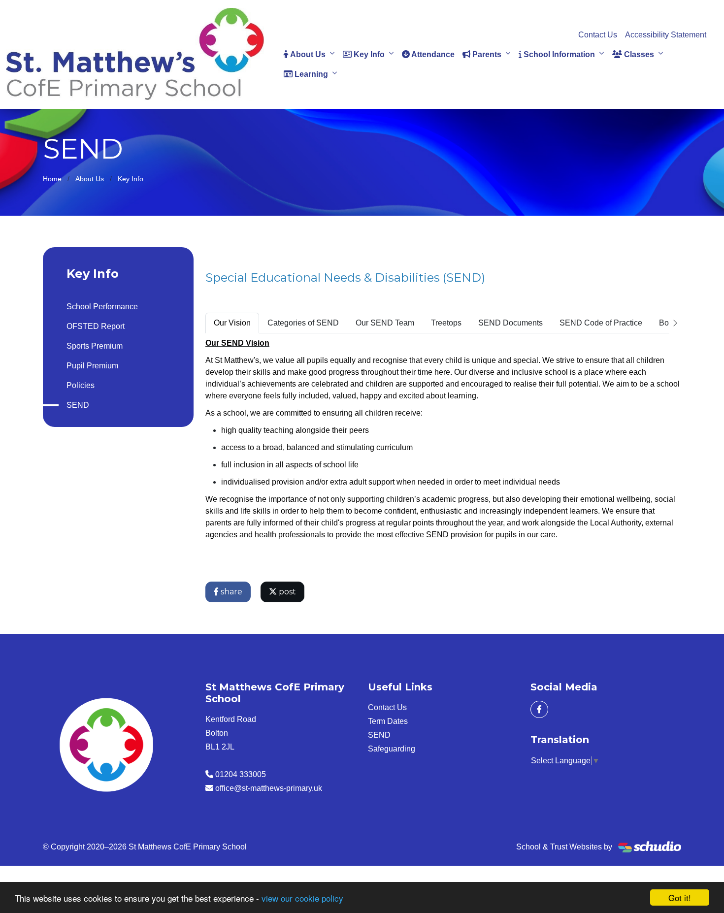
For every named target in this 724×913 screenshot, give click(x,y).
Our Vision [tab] (232, 323)
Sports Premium (94, 346)
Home (52, 179)
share (230, 591)
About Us (307, 54)
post (286, 591)
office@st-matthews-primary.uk (268, 788)
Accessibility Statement (665, 35)
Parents (485, 54)
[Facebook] (539, 709)
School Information (558, 54)
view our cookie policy (302, 898)
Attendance (432, 54)
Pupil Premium (92, 365)
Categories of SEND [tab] (303, 323)
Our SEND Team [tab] (385, 323)
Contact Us (597, 35)
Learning (310, 74)
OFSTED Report (95, 326)
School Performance (102, 306)
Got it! (679, 897)
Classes (638, 54)
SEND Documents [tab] (510, 323)
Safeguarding (391, 749)
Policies (80, 385)
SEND (77, 405)
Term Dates (388, 721)
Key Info (368, 54)
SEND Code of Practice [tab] (600, 323)
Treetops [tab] (446, 323)
